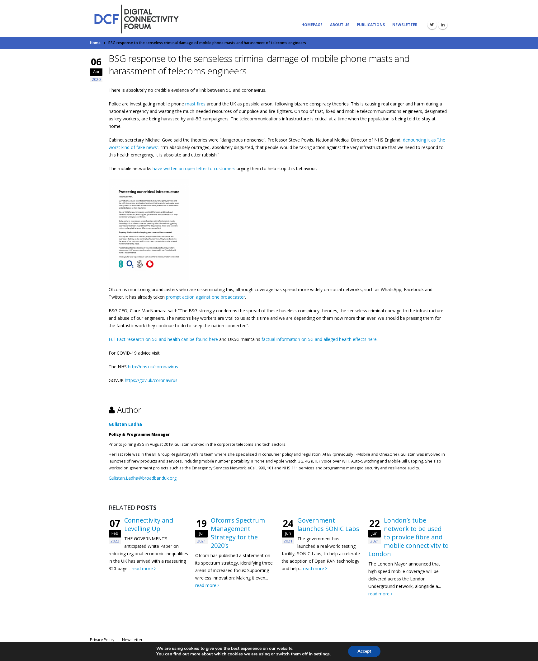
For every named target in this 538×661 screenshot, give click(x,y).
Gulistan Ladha (125, 424)
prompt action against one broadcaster (205, 297)
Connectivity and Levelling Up (148, 524)
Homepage (312, 24)
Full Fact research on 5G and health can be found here (163, 339)
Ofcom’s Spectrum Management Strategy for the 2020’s (238, 533)
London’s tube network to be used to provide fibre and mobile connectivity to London (408, 537)
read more (143, 568)
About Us (339, 24)
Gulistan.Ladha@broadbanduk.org (143, 478)
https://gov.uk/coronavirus (151, 380)
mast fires (195, 104)
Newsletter (405, 24)
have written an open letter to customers (194, 168)
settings (322, 654)
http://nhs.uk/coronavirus (153, 367)
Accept (364, 651)
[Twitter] (432, 24)
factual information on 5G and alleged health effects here (319, 339)
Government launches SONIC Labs (328, 524)
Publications (371, 24)
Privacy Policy (102, 639)
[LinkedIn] (442, 24)
